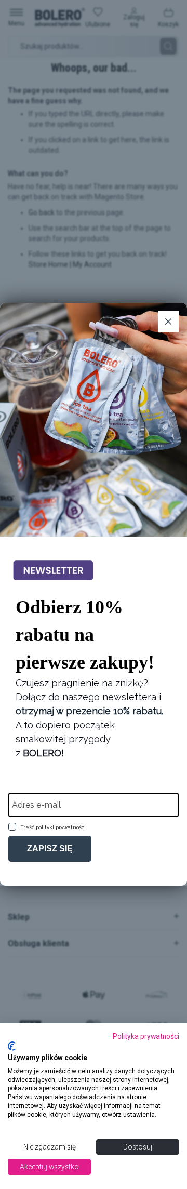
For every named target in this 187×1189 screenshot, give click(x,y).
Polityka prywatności (146, 1036)
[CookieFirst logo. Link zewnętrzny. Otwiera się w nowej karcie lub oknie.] (12, 1046)
